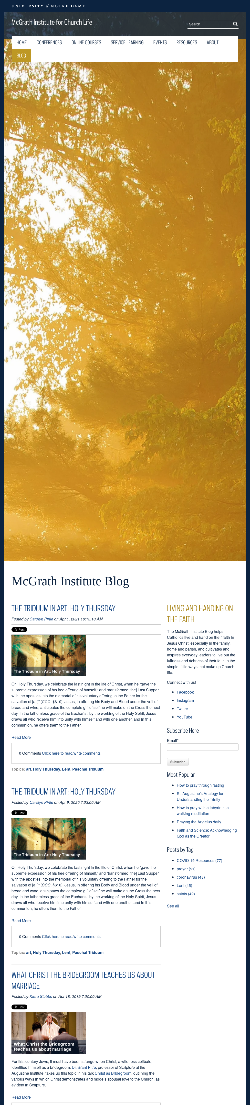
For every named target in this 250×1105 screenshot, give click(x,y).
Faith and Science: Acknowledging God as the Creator (207, 833)
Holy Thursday (46, 769)
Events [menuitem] (160, 42)
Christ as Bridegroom (113, 1073)
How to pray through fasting (200, 785)
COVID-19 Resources (199, 860)
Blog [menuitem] (21, 55)
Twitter (182, 708)
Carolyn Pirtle (41, 619)
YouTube (184, 717)
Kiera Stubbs (41, 996)
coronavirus (191, 877)
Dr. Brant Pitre (84, 1067)
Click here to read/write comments (71, 753)
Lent (66, 769)
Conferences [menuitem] (49, 42)
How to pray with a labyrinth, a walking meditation (203, 810)
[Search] (236, 23)
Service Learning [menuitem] (127, 42)
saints (186, 893)
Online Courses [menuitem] (86, 42)
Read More (21, 737)
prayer (186, 869)
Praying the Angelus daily (199, 822)
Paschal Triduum (88, 769)
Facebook (185, 692)
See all (173, 906)
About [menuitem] (213, 42)
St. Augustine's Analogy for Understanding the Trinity (200, 796)
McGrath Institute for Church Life (51, 22)
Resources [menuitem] (187, 42)
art (28, 769)
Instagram (185, 700)
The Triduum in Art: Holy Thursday (63, 608)
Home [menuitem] (22, 42)
